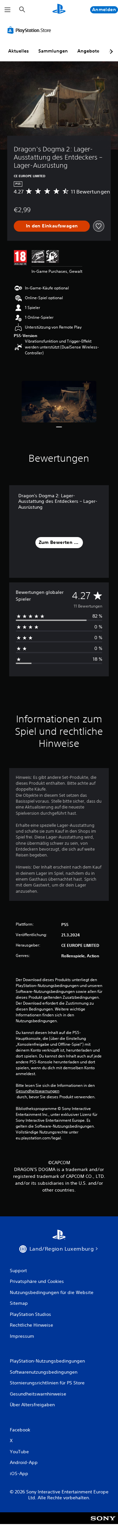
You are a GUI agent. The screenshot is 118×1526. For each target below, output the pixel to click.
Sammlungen (53, 51)
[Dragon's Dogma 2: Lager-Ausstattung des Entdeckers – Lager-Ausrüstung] (59, 402)
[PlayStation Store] (30, 30)
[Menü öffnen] (7, 10)
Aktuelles (18, 51)
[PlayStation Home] (59, 10)
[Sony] (103, 1522)
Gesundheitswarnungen (37, 1091)
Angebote (88, 51)
